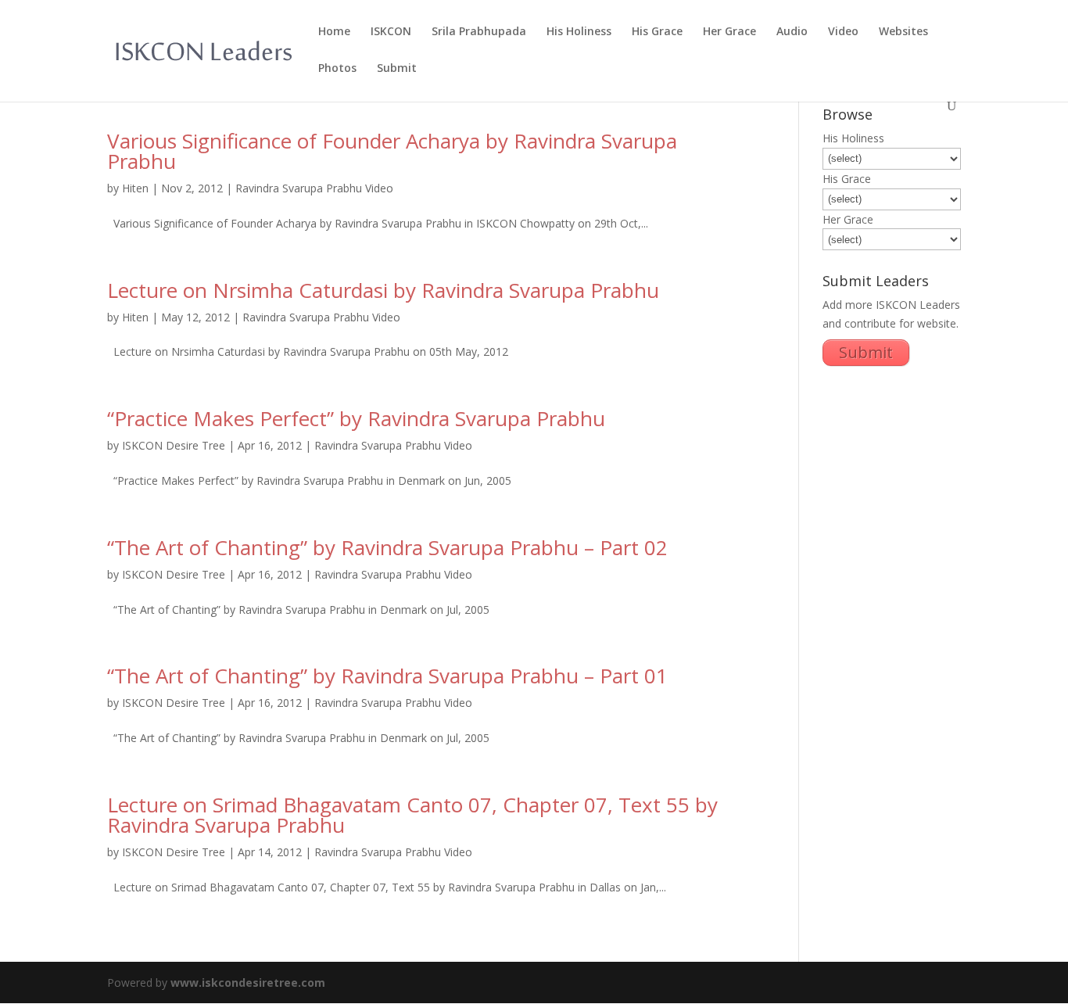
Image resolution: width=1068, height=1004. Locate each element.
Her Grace (729, 32)
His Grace (657, 32)
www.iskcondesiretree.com (247, 982)
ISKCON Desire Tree (173, 445)
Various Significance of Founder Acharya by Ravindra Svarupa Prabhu (392, 151)
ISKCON (391, 32)
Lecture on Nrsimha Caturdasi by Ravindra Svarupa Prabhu (383, 290)
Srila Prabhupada (479, 32)
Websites (903, 32)
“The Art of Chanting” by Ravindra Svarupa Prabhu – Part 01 (387, 676)
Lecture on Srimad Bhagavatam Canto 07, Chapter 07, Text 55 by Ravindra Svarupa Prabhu (412, 815)
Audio (792, 32)
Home (334, 32)
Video (843, 32)
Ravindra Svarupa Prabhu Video (314, 188)
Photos (337, 69)
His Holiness (579, 32)
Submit (397, 69)
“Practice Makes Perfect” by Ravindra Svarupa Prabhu (356, 418)
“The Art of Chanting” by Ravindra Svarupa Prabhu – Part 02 (387, 547)
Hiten (135, 188)
